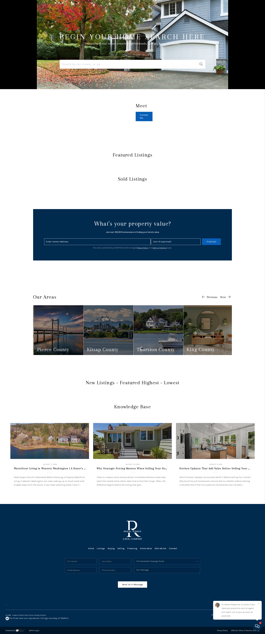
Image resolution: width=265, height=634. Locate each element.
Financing (132, 548)
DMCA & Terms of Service (241, 630)
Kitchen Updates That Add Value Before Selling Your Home (217, 468)
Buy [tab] (114, 55)
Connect (173, 548)
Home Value (146, 548)
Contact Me (144, 116)
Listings (101, 548)
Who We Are (160, 548)
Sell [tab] (125, 55)
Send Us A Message (132, 584)
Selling (120, 548)
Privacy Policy (142, 248)
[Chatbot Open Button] (257, 626)
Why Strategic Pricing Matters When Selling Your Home (133, 468)
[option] (59, 330)
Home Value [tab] (141, 55)
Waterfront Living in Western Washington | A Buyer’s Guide (52, 468)
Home (91, 548)
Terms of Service (159, 248)
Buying (111, 548)
